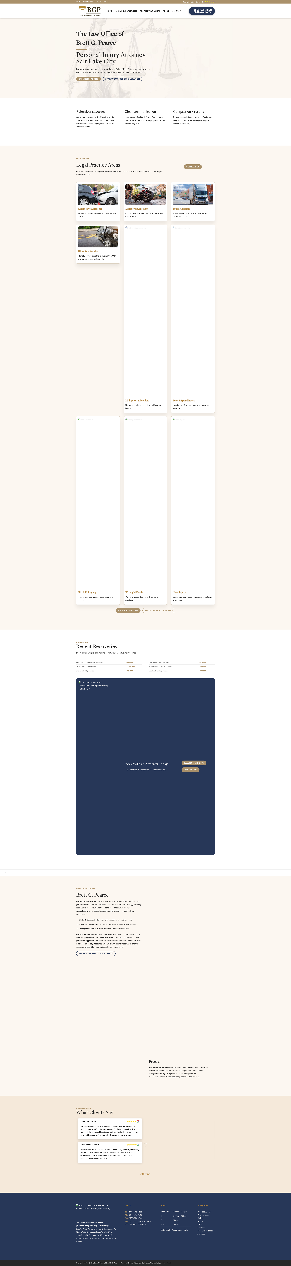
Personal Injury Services (125, 11)
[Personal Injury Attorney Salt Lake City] (89, 11)
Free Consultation (205, 1231)
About (166, 11)
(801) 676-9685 (133, 1212)
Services (201, 1234)
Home (109, 11)
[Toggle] (2, 873)
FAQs (199, 1224)
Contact (176, 11)
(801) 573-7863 (135, 1215)
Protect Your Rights (150, 11)
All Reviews (145, 1174)
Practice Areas (204, 1212)
